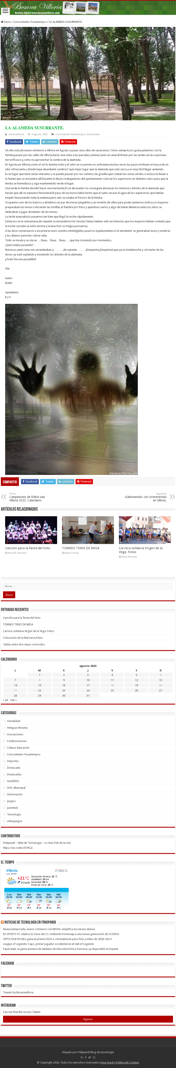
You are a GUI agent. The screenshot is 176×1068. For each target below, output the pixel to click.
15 (39, 685)
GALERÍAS (13, 781)
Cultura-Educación (18, 747)
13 (160, 680)
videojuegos (14, 821)
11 (112, 680)
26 (136, 690)
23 (63, 690)
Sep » (13, 700)
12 (136, 680)
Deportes (13, 761)
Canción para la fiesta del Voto (27, 548)
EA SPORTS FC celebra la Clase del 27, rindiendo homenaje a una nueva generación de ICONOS (61, 934)
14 (15, 685)
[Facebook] (85, 1057)
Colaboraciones (17, 741)
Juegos (11, 801)
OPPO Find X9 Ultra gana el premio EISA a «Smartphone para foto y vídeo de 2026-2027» (58, 939)
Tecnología (14, 814)
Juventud (12, 807)
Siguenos (88, 1019)
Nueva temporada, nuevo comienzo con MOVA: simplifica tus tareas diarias (49, 929)
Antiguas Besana (17, 727)
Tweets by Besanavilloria (18, 992)
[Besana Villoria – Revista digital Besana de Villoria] (88, 8)
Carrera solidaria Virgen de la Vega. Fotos (28, 631)
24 (88, 690)
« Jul (5, 700)
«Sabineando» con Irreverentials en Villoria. (145, 497)
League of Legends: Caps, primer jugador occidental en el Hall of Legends (48, 944)
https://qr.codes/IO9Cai (18, 847)
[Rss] (81, 1057)
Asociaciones (15, 734)
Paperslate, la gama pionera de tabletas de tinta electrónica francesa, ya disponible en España (61, 949)
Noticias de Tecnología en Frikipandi (30, 922)
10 (88, 680)
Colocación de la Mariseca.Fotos (23, 637)
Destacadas (93, 134)
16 (63, 685)
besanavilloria (16, 134)
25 (112, 690)
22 (39, 690)
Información (15, 794)
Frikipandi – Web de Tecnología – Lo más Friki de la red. (37, 842)
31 (88, 695)
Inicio (7, 21)
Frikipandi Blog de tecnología (96, 1052)
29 (39, 695)
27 (160, 690)
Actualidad (13, 721)
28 (15, 695)
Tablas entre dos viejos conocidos (24, 644)
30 (63, 695)
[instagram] (94, 1057)
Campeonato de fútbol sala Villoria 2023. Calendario (27, 497)
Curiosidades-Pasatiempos (30, 21)
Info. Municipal (16, 787)
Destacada (13, 767)
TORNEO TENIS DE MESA (80, 548)
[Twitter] (89, 1057)
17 (88, 685)
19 (136, 685)
